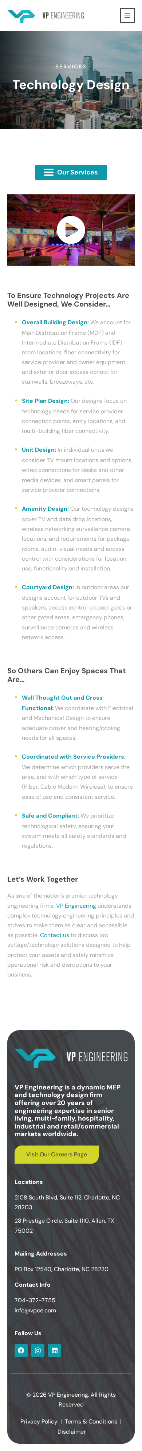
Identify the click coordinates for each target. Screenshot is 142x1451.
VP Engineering (76, 906)
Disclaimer (72, 1431)
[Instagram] (37, 1350)
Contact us (54, 935)
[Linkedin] (54, 1350)
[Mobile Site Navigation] (127, 15)
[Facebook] (21, 1350)
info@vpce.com (35, 1310)
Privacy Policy (39, 1421)
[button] (71, 172)
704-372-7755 (35, 1300)
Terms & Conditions (91, 1421)
